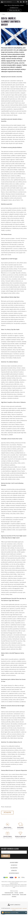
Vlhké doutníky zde (14, 10)
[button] (18, 1)
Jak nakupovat (14, 865)
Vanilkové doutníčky (6, 894)
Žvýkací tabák (23, 894)
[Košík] (23, 1)
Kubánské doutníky (9, 892)
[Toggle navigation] (26, 1)
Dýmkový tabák (15, 894)
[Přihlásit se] (20, 1)
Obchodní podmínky (14, 862)
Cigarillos (21, 892)
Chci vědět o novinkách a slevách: (10, 849)
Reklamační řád (14, 868)
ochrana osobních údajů (16, 908)
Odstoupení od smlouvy (14, 873)
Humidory (14, 896)
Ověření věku (14, 870)
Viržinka (16, 892)
